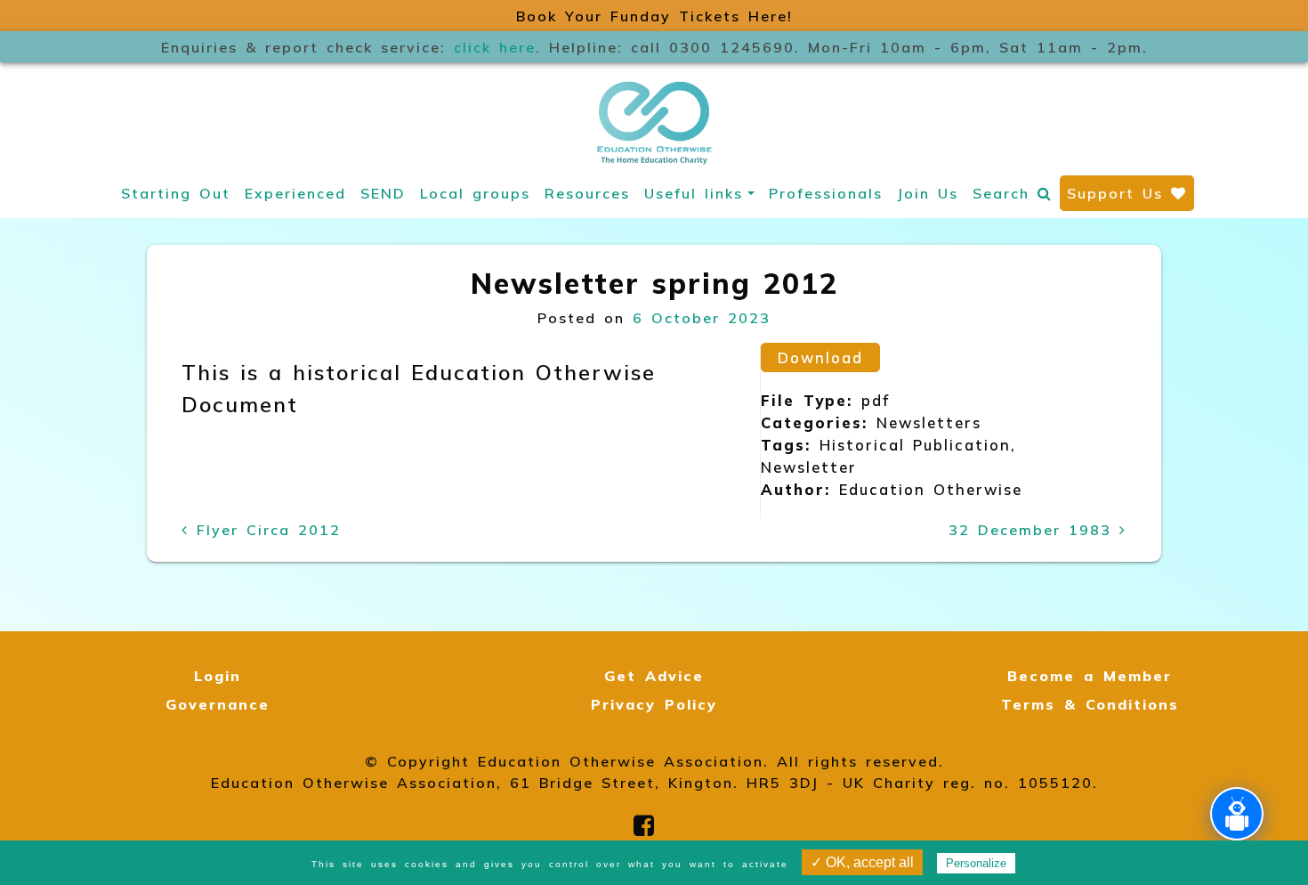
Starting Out (175, 193)
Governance (218, 704)
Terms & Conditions (1090, 704)
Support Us (1119, 193)
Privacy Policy (654, 704)
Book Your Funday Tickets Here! (654, 16)
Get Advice (654, 676)
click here (495, 47)
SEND (383, 193)
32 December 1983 (1034, 530)
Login (217, 676)
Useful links (693, 193)
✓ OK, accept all (862, 862)
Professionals (826, 193)
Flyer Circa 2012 (265, 530)
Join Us (927, 193)
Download (820, 357)
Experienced (295, 193)
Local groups (475, 193)
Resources (587, 193)
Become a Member (1089, 676)
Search (1005, 193)
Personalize (976, 863)
